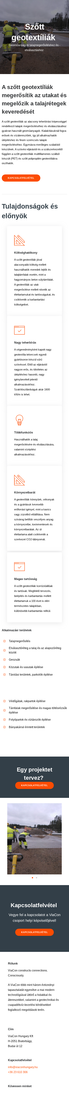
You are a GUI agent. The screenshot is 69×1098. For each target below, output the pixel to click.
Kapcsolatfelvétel (21, 178)
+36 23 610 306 (18, 1072)
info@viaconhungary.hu (23, 1067)
